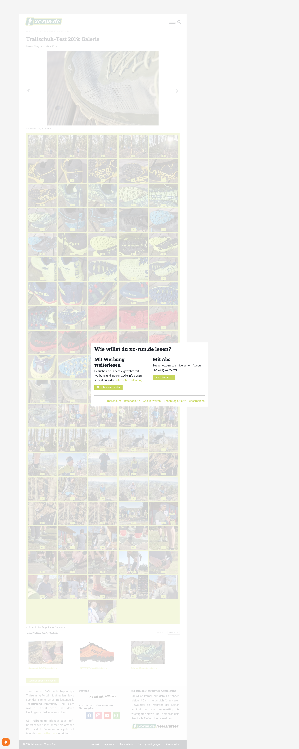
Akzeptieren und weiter (108, 387)
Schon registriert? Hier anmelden (184, 400)
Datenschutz (132, 400)
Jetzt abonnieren (163, 377)
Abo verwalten (152, 400)
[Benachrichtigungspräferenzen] (6, 742)
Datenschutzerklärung (128, 380)
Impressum (114, 400)
